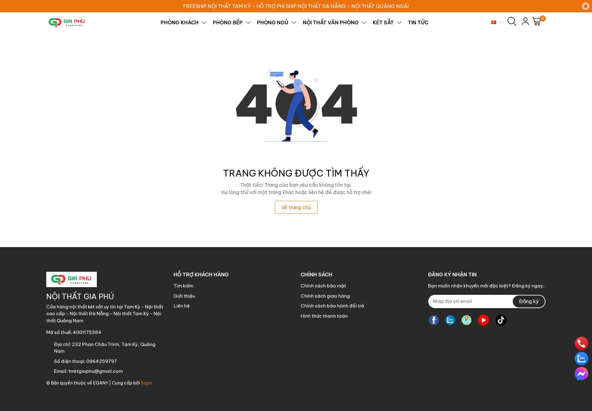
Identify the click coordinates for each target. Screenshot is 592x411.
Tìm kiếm (183, 286)
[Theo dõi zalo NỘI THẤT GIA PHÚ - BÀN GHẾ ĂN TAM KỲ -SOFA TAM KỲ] (450, 320)
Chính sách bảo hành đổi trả (332, 306)
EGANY (100, 383)
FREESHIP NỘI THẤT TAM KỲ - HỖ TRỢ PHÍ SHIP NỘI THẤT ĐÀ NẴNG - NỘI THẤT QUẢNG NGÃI (296, 6)
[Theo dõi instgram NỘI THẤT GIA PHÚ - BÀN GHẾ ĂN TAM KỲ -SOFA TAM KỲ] (466, 320)
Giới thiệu (184, 296)
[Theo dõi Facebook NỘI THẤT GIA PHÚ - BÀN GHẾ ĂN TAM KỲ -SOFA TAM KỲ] (434, 320)
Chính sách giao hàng (325, 296)
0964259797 (101, 361)
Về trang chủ (296, 207)
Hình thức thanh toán (324, 316)
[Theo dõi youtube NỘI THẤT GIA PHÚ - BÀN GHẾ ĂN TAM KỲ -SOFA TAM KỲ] (483, 320)
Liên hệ (182, 306)
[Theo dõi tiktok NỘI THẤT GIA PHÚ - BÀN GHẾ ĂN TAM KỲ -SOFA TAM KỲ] (501, 320)
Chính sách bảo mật (323, 286)
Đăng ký (529, 301)
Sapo (146, 383)
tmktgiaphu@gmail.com (95, 371)
